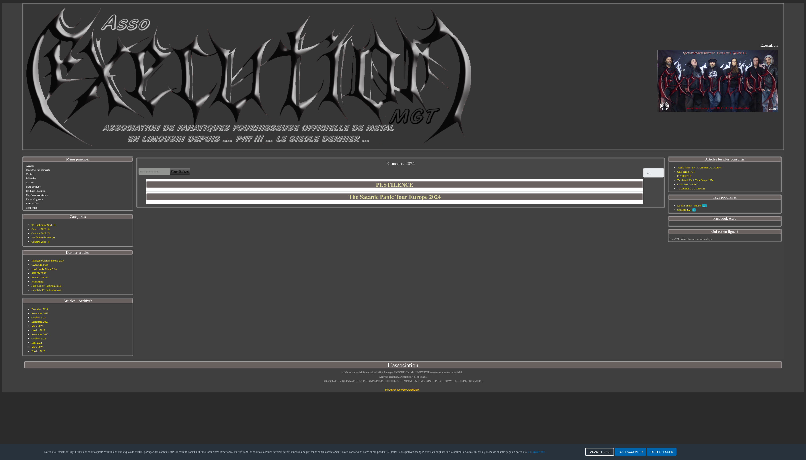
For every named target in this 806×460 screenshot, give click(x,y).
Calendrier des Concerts (38, 169)
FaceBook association (37, 195)
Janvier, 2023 (38, 330)
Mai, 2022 (36, 342)
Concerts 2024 (684, 209)
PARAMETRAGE (600, 451)
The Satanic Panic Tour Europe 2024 (394, 196)
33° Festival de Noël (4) (43, 224)
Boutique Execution (36, 190)
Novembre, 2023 (39, 313)
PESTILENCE (394, 184)
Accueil (30, 165)
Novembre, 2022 (39, 334)
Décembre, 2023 (39, 309)
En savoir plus (536, 452)
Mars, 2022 (37, 346)
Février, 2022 (38, 351)
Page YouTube (33, 186)
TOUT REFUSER (661, 451)
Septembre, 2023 (39, 321)
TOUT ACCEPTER (630, 451)
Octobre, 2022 (38, 338)
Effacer (184, 171)
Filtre (174, 171)
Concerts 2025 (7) (40, 233)
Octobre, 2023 (38, 317)
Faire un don (32, 203)
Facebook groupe (34, 199)
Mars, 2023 (37, 325)
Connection (31, 207)
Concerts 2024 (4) (40, 241)
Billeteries (31, 178)
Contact (30, 174)
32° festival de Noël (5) (43, 237)
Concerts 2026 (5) (40, 229)
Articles (30, 182)
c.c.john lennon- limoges (689, 205)
